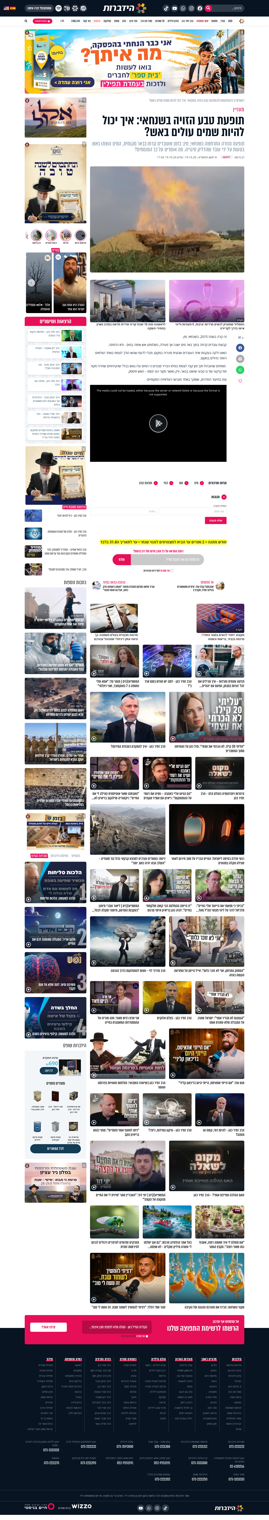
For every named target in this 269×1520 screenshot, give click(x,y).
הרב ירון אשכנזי (103, 1397)
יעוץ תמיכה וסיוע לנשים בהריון (155, 1458)
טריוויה (162, 1402)
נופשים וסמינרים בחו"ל (158, 1474)
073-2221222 (236, 1446)
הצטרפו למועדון (41, 21)
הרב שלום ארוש (103, 1413)
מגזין (223, 21)
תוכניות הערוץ (184, 1359)
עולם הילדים (173, 21)
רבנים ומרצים (103, 1359)
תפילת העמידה (45, 1381)
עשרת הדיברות (128, 1381)
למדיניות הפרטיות (151, 571)
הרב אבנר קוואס (103, 1418)
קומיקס (162, 1397)
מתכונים (78, 1370)
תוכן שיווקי (212, 1423)
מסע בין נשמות (184, 1397)
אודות (238, 1429)
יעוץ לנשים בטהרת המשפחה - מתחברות (228, 1459)
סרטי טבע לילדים (157, 1407)
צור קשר (87, 21)
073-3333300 (199, 1463)
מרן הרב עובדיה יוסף (100, 1370)
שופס (116, 21)
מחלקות (107, 21)
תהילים (49, 1402)
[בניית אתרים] (82, 1508)
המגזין (214, 1370)
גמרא (133, 1376)
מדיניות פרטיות (233, 1365)
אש (181, 483)
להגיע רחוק (186, 1402)
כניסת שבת (235, 1397)
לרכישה (49, 1070)
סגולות (133, 1391)
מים (196, 483)
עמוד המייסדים (234, 1418)
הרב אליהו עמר (103, 1423)
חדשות (214, 21)
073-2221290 (88, 1463)
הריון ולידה (76, 1402)
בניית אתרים (64, 1508)
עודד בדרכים (186, 1365)
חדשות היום (211, 1376)
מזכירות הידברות (236, 1441)
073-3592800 (125, 1446)
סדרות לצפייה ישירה (155, 1386)
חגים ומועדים (210, 1418)
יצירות (163, 1413)
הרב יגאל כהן (104, 1386)
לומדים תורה (130, 1365)
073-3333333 (236, 1479)
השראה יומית (185, 1413)
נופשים (237, 1402)
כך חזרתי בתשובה (183, 1407)
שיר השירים (47, 1413)
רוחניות (213, 1386)
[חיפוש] (208, 8)
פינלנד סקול (130, 1386)
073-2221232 (88, 1446)
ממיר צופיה (238, 1474)
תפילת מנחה (46, 1370)
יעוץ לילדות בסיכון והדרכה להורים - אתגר (42, 1443)
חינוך (133, 1397)
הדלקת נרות (75, 1381)
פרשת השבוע (210, 1413)
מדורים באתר (209, 1359)
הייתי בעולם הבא (183, 1418)
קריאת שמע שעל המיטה (40, 1429)
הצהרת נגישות (233, 1423)
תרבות (213, 1402)
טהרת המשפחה (73, 1376)
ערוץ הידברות (234, 1370)
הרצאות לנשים (74, 1407)
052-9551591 (162, 1463)
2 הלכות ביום (234, 1386)
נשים (214, 1381)
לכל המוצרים (55, 1148)
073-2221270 (51, 1463)
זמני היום (133, 21)
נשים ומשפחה (73, 1359)
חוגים (163, 1418)
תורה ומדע (211, 1397)
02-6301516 (237, 1466)
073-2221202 (162, 1479)
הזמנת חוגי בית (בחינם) (84, 1458)
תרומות (97, 21)
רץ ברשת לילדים (157, 1370)
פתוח (189, 1386)
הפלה (79, 1397)
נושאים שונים (128, 1359)
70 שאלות (159, 21)
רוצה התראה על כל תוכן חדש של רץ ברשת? (158, 551)
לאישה (78, 1365)
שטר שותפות (202, 21)
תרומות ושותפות (233, 1407)
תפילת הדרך (46, 1407)
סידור (49, 1359)
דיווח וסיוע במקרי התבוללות (119, 1458)
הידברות (237, 1359)
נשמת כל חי (47, 1418)
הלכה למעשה (185, 1381)
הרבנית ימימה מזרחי (71, 1386)
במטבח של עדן (184, 1376)
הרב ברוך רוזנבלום (101, 1402)
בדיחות (162, 1376)
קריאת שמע (47, 1397)
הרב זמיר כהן (187, 21)
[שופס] (75, 8)
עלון (124, 21)
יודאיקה (132, 1423)
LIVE (62, 21)
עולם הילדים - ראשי (155, 1365)
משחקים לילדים (158, 1391)
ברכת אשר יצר (45, 1423)
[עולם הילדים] (83, 8)
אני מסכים (156, 571)
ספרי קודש (131, 1418)
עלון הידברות (234, 1376)
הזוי (166, 483)
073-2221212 (200, 1446)
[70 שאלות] (66, 8)
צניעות (78, 1391)
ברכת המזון (47, 1386)
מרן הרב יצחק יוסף (101, 1376)
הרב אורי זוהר (104, 1407)
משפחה (213, 1391)
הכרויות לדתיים (128, 1413)
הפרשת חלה (75, 1413)
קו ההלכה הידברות (197, 1458)
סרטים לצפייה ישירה (155, 1381)
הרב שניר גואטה (102, 1391)
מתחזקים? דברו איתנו (39, 8)
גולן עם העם (185, 1391)
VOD (230, 21)
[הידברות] (124, 8)
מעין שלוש (47, 1391)
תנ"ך (133, 1370)
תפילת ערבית (46, 1376)
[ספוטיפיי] (58, 8)
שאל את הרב (146, 21)
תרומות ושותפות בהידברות (194, 1441)
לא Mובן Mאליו (184, 1370)
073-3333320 (51, 1450)
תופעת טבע (145, 483)
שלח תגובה (215, 520)
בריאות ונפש (130, 1402)
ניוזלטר (237, 1381)
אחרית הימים (129, 1407)
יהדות (214, 1365)
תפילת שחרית (45, 1365)
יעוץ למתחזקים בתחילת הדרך (81, 1441)
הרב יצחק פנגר (103, 1381)
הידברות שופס (234, 1413)
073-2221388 (162, 1446)
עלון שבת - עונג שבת (159, 1441)
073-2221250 (199, 1479)
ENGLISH (75, 21)
